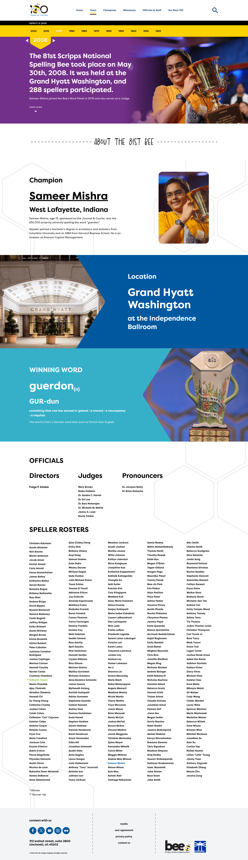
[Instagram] (57, 830)
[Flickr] (66, 830)
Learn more (35, 106)
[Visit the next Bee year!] (54, 40)
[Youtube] (49, 830)
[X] (41, 830)
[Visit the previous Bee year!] (27, 40)
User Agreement (124, 830)
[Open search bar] (215, 10)
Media (124, 823)
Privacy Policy (124, 836)
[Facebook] (32, 830)
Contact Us (124, 842)
